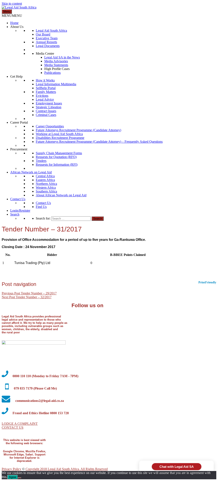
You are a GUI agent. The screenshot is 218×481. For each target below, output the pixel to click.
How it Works (45, 80)
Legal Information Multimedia (56, 84)
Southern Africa (46, 191)
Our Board (43, 34)
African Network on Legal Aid (31, 172)
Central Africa (45, 176)
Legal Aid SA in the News (62, 57)
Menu (6, 11)
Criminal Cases (46, 115)
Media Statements (56, 65)
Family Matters (46, 92)
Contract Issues (46, 111)
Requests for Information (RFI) (56, 164)
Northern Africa (46, 184)
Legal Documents (48, 46)
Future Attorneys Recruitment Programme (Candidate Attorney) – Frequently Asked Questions (99, 141)
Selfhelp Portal (46, 88)
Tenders (41, 161)
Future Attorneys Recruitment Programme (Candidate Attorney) (78, 130)
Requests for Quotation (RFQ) (56, 157)
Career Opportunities (50, 126)
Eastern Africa (45, 180)
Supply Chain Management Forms (59, 153)
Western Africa (46, 187)
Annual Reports (46, 42)
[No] (19, 478)
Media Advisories (56, 61)
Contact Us (17, 199)
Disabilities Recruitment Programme (60, 138)
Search (14, 214)
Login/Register (20, 210)
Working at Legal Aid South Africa (59, 134)
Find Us (41, 206)
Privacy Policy (11, 469)
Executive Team (46, 38)
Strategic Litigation (48, 107)
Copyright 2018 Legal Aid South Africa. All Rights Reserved (67, 469)
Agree (12, 477)
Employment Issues (49, 103)
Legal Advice (45, 99)
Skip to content (12, 3)
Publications (52, 72)
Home (14, 23)
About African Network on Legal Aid (61, 195)
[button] (12, 15)
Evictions (42, 95)
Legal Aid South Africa (51, 30)
